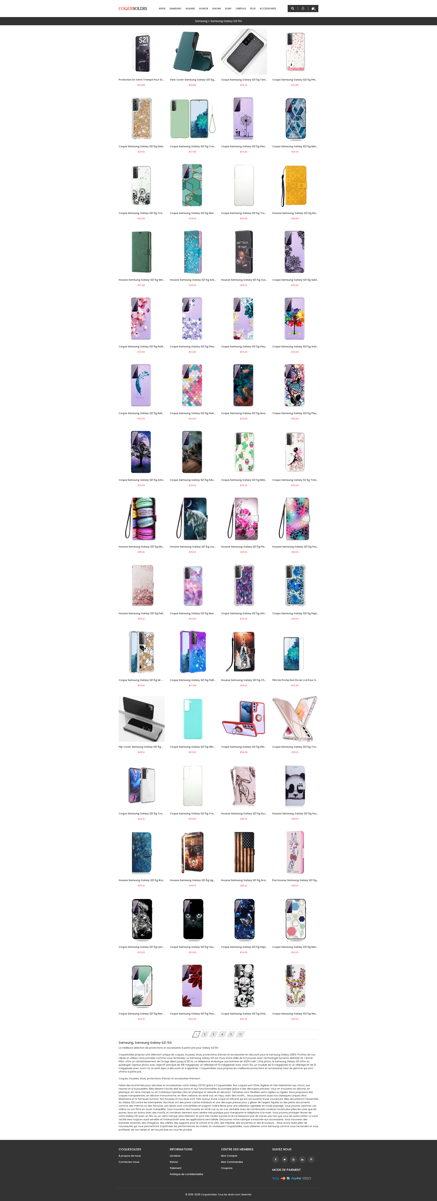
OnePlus (241, 8)
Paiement (175, 1168)
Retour (174, 1162)
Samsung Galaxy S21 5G (226, 21)
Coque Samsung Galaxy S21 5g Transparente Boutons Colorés (158, 813)
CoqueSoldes (209, 1194)
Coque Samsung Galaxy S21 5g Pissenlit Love (248, 146)
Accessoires (268, 8)
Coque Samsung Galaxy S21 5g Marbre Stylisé (147, 1013)
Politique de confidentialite (186, 1174)
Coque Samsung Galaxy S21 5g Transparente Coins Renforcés (208, 813)
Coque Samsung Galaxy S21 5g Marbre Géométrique (202, 213)
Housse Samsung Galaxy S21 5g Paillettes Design (149, 613)
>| (240, 1034)
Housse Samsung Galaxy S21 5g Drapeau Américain (253, 880)
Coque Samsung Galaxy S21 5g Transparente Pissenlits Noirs (156, 213)
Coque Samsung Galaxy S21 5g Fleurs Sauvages (199, 1013)
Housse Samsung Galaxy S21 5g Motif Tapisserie (302, 213)
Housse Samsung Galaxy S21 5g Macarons (145, 546)
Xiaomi (216, 8)
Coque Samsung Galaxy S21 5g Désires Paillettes (149, 146)
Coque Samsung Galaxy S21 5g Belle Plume (145, 413)
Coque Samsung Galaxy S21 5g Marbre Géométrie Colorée (308, 947)
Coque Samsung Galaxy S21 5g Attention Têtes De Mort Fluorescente (264, 1013)
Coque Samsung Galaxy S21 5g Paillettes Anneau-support (206, 680)
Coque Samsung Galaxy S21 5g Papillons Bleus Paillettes (307, 613)
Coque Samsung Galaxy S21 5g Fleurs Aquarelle (250, 346)
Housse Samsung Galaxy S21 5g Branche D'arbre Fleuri (152, 880)
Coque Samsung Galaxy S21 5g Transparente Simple (253, 213)
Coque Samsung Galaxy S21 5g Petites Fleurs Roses (150, 346)
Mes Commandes (232, 1162)
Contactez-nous (129, 1162)
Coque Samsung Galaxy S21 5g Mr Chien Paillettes (150, 680)
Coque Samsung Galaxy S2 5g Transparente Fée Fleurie (306, 480)
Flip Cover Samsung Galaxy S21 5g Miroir (143, 747)
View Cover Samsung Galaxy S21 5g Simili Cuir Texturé (203, 79)
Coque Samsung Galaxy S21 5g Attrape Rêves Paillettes (255, 613)
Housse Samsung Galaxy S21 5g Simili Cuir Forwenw (150, 280)
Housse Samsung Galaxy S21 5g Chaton (245, 680)
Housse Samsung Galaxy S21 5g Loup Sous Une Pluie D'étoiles (207, 546)
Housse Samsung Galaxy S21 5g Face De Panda (301, 813)
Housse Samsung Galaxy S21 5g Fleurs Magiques (251, 546)
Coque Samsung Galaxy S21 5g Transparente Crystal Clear (309, 747)
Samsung (175, 8)
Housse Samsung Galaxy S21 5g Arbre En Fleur (198, 280)
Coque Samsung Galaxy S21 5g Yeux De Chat (197, 947)
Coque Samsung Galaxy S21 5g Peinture (194, 413)
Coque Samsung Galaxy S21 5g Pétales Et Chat (301, 79)
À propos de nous (130, 1155)
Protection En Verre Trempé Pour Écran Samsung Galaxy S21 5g (158, 79)
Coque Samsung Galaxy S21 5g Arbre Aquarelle (301, 346)
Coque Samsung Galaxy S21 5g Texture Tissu (249, 79)
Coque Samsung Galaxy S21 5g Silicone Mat (197, 747)
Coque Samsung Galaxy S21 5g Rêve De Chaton (199, 480)
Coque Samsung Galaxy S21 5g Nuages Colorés (250, 413)
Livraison (175, 1155)
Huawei (190, 8)
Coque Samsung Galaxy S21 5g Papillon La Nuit (250, 947)
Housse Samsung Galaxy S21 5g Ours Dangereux (251, 280)
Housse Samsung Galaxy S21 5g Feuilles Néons (301, 546)
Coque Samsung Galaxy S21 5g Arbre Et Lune (146, 480)
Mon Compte (229, 1155)
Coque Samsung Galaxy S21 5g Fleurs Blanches (199, 346)
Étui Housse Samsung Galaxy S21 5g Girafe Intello (303, 880)
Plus (253, 8)
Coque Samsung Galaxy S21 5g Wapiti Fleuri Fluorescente (307, 1013)
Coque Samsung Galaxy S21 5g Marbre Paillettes (302, 146)
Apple (162, 8)
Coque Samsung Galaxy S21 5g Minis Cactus (248, 480)
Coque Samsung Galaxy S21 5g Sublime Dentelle (302, 280)
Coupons (226, 1168)
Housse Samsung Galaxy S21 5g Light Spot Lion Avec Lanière (207, 880)
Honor (203, 8)
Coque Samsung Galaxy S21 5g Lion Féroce (145, 947)
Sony (228, 8)
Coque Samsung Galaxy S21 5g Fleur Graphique (301, 413)
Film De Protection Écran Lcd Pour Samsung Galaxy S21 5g (308, 680)
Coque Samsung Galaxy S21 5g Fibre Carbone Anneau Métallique (261, 747)
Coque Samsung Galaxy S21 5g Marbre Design (198, 613)
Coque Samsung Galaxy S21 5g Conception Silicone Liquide (206, 146)
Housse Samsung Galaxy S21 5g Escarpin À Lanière (252, 813)
